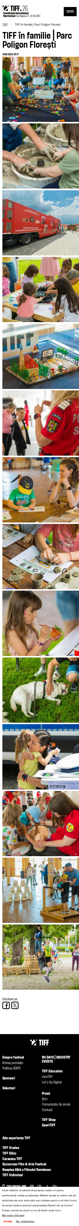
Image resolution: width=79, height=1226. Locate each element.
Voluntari (8, 1088)
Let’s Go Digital (52, 1082)
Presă (46, 1093)
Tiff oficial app (16, 1186)
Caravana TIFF (12, 1159)
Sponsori (8, 1078)
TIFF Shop (49, 1120)
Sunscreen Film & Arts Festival (24, 1164)
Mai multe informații (13, 1215)
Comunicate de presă (56, 1104)
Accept (7, 1221)
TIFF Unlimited (12, 1175)
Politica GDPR (11, 1068)
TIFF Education (52, 1071)
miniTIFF (47, 1077)
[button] (40, 120)
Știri (44, 1099)
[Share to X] (15, 1005)
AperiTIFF (48, 1125)
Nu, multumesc (25, 1221)
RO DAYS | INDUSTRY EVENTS (56, 1059)
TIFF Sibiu (9, 1153)
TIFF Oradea (10, 1148)
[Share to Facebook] (6, 1005)
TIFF (5, 25)
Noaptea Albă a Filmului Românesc (26, 1170)
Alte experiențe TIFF (16, 1138)
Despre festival (13, 1057)
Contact (47, 1110)
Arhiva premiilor (12, 1063)
